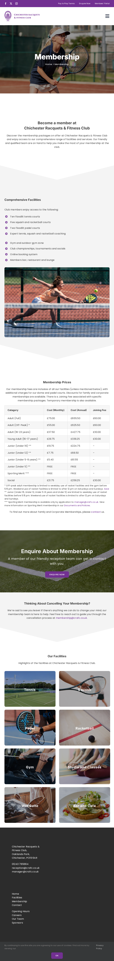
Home (48, 64)
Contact (17, 905)
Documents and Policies (77, 505)
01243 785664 (20, 864)
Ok (57, 955)
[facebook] (5, 3)
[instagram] (16, 3)
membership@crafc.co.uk (71, 618)
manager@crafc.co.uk (86, 502)
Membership (19, 901)
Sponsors (17, 922)
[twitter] (11, 3)
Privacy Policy (99, 947)
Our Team (18, 919)
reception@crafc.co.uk (25, 868)
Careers (17, 915)
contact (96, 512)
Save (106, 488)
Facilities (17, 897)
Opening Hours (21, 911)
